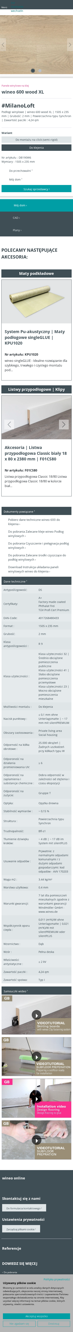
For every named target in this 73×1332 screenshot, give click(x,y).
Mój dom (15, 179)
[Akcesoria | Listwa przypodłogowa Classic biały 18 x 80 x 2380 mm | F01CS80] (36, 417)
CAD (15, 218)
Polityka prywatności (57, 1279)
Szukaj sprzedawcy (36, 189)
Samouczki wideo (15, 991)
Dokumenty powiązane (18, 511)
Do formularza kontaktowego (23, 1208)
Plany (16, 230)
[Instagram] (27, 1186)
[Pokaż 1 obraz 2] (32, 70)
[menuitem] (46, 5)
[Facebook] (4, 1186)
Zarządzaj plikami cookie (20, 1229)
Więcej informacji (19, 1031)
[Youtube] (20, 1186)
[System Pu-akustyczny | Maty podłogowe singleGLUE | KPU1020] (36, 301)
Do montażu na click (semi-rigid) (36, 140)
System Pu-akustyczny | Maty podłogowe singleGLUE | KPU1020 (35, 337)
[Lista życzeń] (60, 4)
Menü (4, 7)
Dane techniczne (15, 581)
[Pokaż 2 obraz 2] (39, 70)
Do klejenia (36, 147)
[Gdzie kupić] (67, 4)
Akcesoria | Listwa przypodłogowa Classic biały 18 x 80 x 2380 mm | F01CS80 (36, 453)
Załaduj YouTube (53, 1031)
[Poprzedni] (3, 44)
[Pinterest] (12, 1186)
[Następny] (70, 44)
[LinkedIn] (35, 1186)
